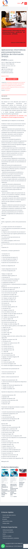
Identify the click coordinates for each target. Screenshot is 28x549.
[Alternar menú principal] (25, 3)
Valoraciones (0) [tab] (5, 98)
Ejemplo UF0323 (5, 76)
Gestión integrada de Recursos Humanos (15, 87)
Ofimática (7, 90)
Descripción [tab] (4, 96)
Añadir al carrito (12, 79)
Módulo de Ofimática (6, 88)
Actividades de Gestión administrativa (15, 84)
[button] (24, 13)
